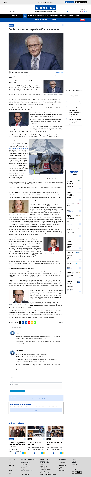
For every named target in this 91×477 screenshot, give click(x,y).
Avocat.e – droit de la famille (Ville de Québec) (70, 195)
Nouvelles (11, 25)
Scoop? (82, 19)
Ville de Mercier (69, 259)
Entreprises (38, 19)
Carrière (70, 15)
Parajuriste (42, 471)
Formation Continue (25, 466)
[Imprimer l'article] (25, 453)
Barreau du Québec (70, 211)
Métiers (54, 19)
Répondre (18, 344)
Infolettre (70, 11)
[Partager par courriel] (29, 322)
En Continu (31, 15)
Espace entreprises (82, 2)
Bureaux (45, 15)
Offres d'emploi (46, 19)
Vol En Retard (69, 268)
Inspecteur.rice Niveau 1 (70, 204)
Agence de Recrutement (62, 469)
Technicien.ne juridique (45, 473)
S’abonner (74, 469)
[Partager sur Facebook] (23, 322)
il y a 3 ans (17, 333)
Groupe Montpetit (70, 200)
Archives (76, 15)
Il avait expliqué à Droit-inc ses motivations (18, 148)
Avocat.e (69, 263)
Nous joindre (46, 2)
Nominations (39, 15)
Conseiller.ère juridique (45, 469)
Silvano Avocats (69, 189)
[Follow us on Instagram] (82, 11)
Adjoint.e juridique (44, 468)
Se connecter (70, 2)
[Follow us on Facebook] (84, 11)
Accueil (10, 462)
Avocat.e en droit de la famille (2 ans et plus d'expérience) (70, 183)
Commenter (18, 453)
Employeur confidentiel (69, 291)
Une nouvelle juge (73, 107)
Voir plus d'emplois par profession (48, 474)
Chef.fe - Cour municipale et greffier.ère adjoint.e (70, 255)
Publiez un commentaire (18, 391)
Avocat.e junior (43, 466)
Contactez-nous (62, 462)
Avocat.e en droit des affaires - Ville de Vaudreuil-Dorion (70, 285)
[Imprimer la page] (32, 322)
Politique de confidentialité (62, 464)
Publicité (51, 2)
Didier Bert (14, 72)
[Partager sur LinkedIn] (26, 322)
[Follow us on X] (80, 11)
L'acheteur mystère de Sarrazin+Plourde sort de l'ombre (74, 96)
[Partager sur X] (20, 322)
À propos (40, 2)
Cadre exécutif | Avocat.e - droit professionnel (70, 273)
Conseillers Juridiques (55, 15)
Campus (65, 15)
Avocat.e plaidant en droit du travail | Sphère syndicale (70, 218)
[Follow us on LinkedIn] (86, 11)
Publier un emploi (25, 474)
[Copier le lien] (35, 322)
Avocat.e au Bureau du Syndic (69, 229)
